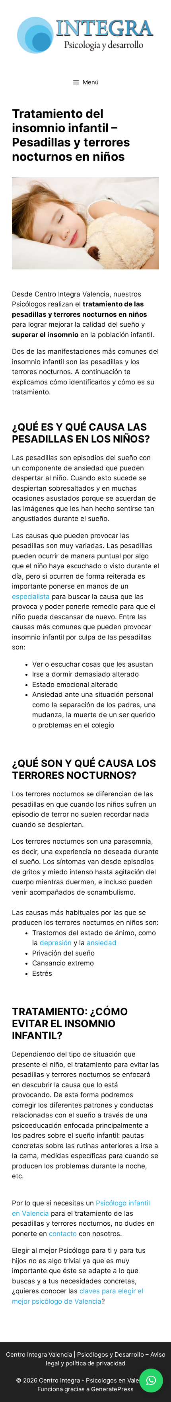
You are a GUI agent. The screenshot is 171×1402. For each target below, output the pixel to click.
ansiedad (102, 943)
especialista (31, 597)
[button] (151, 1380)
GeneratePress (112, 1389)
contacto (63, 1234)
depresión (56, 943)
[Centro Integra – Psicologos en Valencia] (85, 35)
